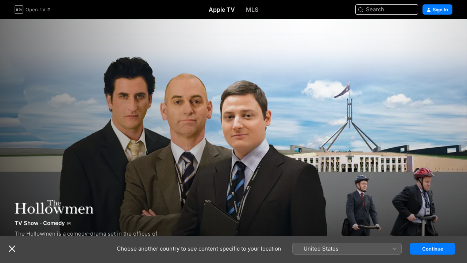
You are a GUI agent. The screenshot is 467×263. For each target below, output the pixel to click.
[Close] (12, 248)
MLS (252, 9)
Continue (432, 249)
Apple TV (222, 9)
